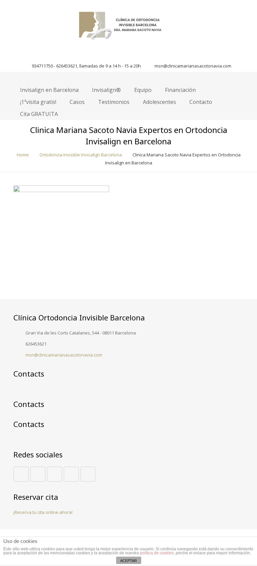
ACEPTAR (128, 561)
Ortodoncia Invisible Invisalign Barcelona (80, 155)
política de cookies (157, 553)
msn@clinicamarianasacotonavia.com (193, 66)
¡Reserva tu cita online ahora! (43, 512)
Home (23, 155)
